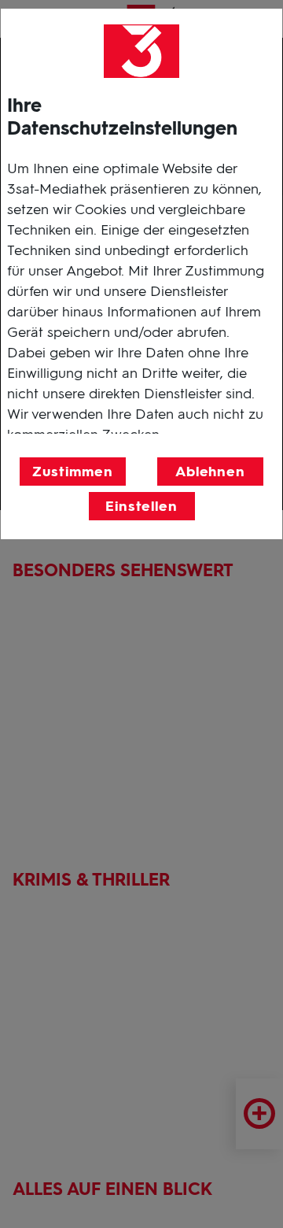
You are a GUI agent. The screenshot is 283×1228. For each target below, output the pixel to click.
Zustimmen (72, 471)
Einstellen (141, 506)
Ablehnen (210, 471)
